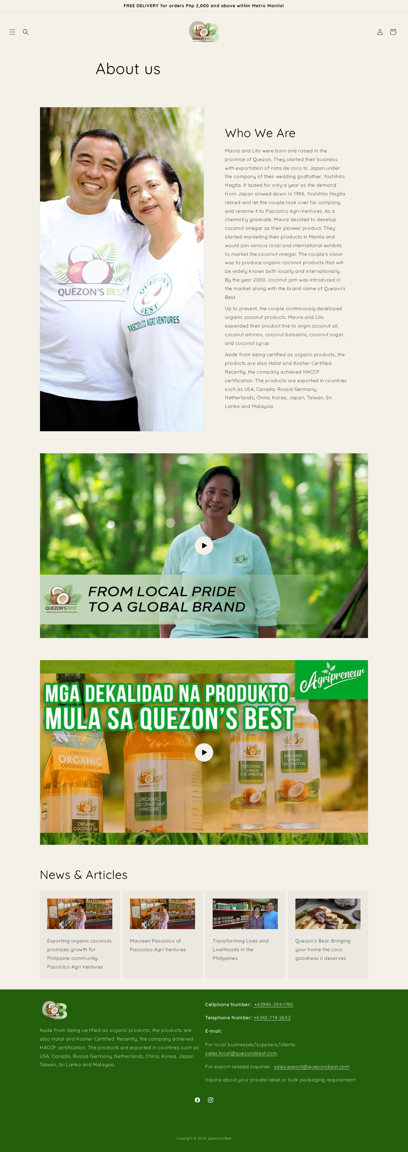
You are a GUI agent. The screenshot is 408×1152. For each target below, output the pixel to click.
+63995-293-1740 (273, 1004)
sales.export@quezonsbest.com (312, 1067)
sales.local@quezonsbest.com (241, 1053)
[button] (12, 32)
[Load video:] (204, 545)
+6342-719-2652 (272, 1018)
